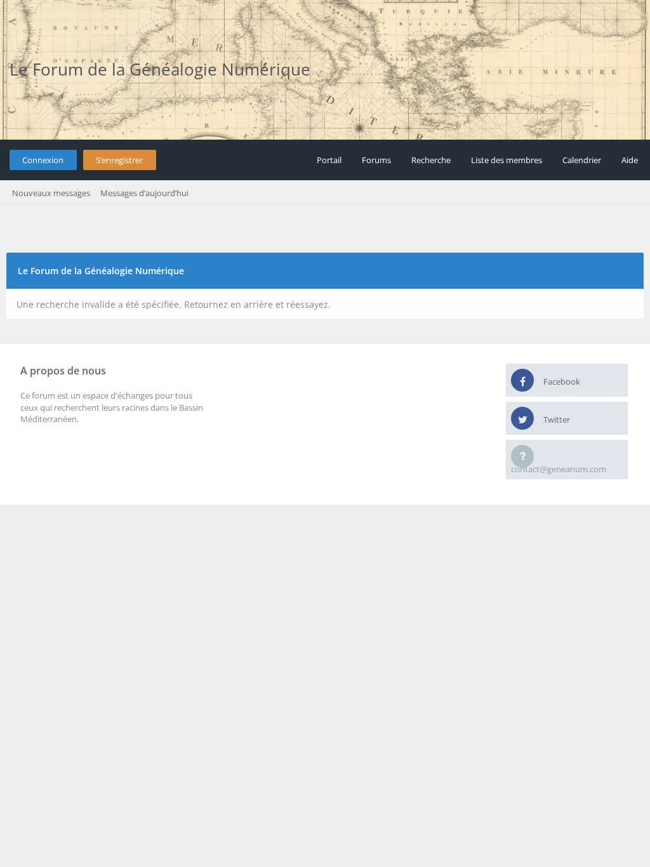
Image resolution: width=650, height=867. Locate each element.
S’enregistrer (119, 160)
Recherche (431, 160)
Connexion (42, 160)
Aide (629, 160)
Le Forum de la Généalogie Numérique (160, 69)
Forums (376, 160)
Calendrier (581, 160)
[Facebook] (522, 380)
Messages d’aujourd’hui (144, 193)
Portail (329, 160)
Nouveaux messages (51, 193)
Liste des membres (506, 160)
